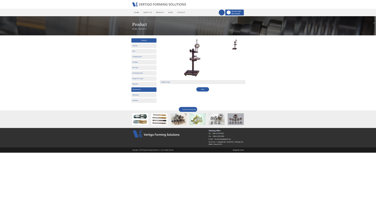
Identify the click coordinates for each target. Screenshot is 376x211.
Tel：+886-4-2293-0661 (216, 133)
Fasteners (135, 100)
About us (147, 12)
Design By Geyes (238, 150)
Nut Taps (135, 67)
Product (160, 12)
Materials (135, 84)
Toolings (135, 62)
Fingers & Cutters (137, 78)
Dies (133, 51)
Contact (181, 12)
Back (202, 89)
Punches (135, 45)
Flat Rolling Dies (137, 73)
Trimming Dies (137, 56)
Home (136, 12)
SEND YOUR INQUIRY (189, 109)
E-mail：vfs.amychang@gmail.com (220, 139)
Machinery (135, 95)
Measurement (136, 89)
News (170, 12)
